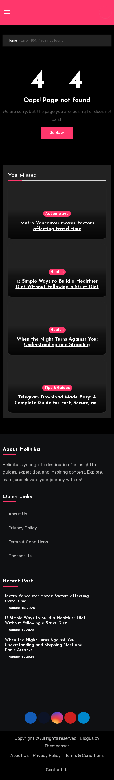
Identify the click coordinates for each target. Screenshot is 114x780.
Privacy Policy (22, 527)
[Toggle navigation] (7, 12)
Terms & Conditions (28, 542)
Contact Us (20, 556)
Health (57, 272)
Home (12, 40)
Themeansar (56, 746)
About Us (17, 513)
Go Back (57, 132)
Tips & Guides (57, 388)
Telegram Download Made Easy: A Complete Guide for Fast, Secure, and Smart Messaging (57, 403)
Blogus (87, 738)
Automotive (57, 213)
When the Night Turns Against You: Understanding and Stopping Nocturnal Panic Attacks (57, 345)
